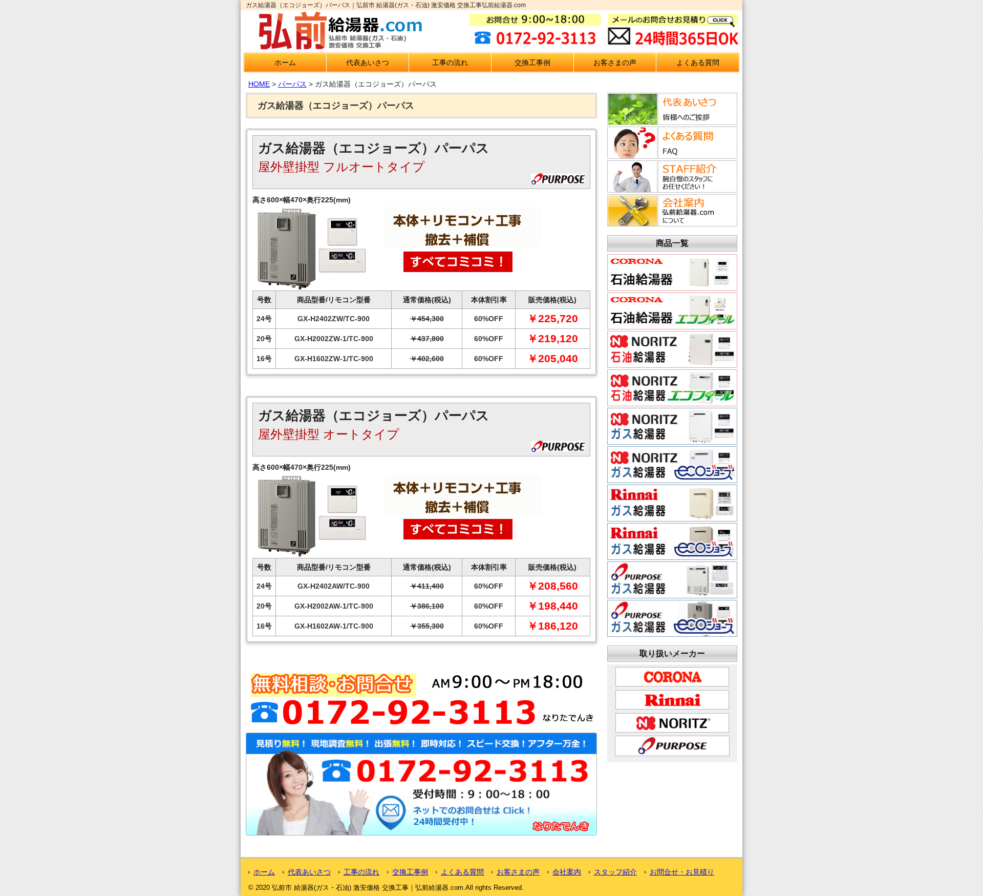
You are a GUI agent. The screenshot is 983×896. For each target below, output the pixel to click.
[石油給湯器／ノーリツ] (672, 363)
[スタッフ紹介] (670, 189)
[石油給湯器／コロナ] (672, 287)
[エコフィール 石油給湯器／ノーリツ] (672, 402)
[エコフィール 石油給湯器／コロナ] (672, 325)
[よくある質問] (670, 156)
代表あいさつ (367, 62)
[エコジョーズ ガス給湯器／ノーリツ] (672, 479)
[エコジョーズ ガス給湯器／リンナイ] (672, 555)
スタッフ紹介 (615, 872)
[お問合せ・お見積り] (421, 833)
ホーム (285, 62)
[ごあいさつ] (670, 122)
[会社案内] (670, 223)
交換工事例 (532, 62)
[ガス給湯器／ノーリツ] (672, 440)
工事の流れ (450, 62)
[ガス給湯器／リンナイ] (672, 517)
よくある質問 (697, 62)
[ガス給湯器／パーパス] (672, 594)
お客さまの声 (614, 62)
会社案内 (566, 872)
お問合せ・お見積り (682, 872)
